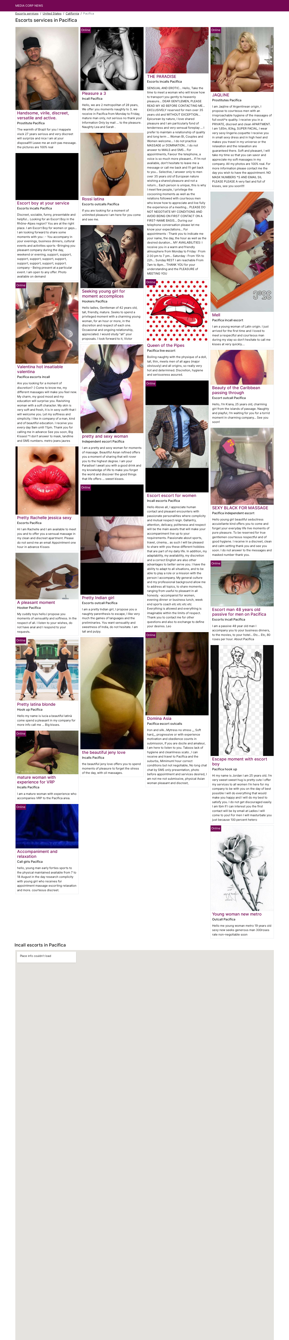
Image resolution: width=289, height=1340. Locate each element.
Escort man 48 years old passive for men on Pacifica (239, 612)
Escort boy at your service (43, 203)
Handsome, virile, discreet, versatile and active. (43, 115)
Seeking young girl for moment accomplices (103, 293)
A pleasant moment (36, 602)
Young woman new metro (237, 914)
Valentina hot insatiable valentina (40, 369)
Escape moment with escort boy (239, 761)
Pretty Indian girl (98, 597)
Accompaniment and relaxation (37, 854)
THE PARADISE (161, 76)
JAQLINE (220, 94)
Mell (216, 314)
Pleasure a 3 (94, 93)
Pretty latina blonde (36, 704)
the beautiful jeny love (103, 752)
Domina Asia (159, 718)
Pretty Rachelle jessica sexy (44, 517)
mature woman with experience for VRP (36, 780)
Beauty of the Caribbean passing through (236, 390)
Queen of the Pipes (165, 345)
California (72, 13)
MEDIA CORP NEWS (29, 5)
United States (52, 13)
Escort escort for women (171, 495)
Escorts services (27, 13)
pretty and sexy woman (105, 436)
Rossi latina (93, 198)
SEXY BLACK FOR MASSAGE (240, 507)
